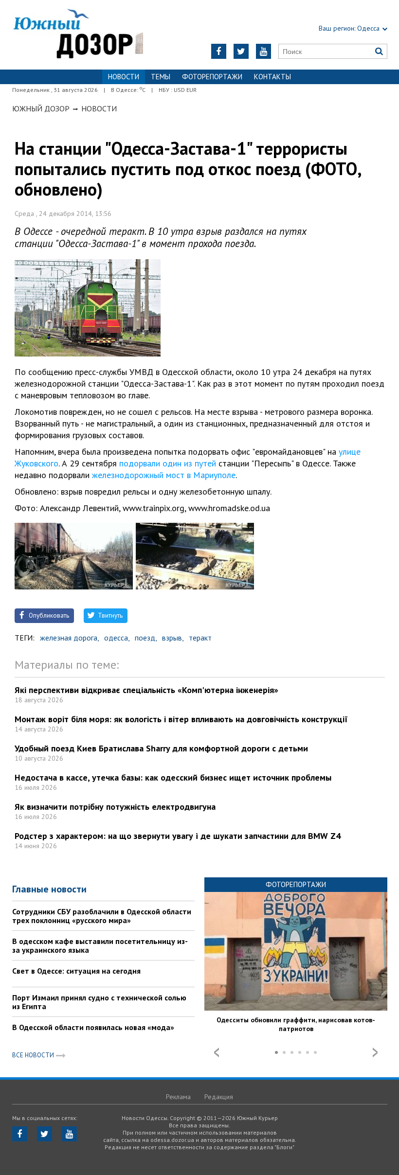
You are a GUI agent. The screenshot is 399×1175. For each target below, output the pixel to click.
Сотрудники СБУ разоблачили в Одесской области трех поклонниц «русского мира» (101, 916)
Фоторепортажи (212, 76)
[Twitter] (241, 51)
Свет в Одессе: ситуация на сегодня (76, 971)
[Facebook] (218, 51)
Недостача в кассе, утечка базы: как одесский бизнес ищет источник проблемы (173, 777)
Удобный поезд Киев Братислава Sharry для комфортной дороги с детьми (161, 748)
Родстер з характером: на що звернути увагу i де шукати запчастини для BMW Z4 (178, 835)
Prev (216, 1052)
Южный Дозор (41, 108)
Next (375, 1052)
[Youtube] (263, 51)
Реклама (178, 1096)
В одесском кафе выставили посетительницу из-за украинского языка (100, 945)
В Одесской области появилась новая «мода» (93, 1027)
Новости (99, 108)
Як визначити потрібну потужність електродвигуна (115, 806)
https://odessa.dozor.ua (78, 35)
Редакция (218, 1096)
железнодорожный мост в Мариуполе (164, 475)
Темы (160, 76)
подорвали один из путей (167, 463)
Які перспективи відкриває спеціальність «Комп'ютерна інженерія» (146, 689)
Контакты (272, 76)
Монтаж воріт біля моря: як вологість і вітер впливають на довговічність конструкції (181, 719)
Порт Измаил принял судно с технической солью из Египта (99, 1002)
